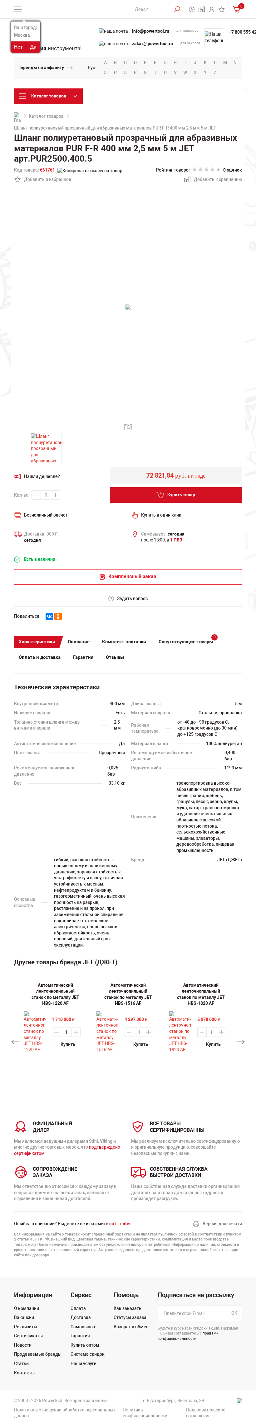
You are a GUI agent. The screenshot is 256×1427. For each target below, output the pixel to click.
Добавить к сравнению (214, 180)
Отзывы (115, 657)
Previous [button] (15, 1042)
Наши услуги (83, 1363)
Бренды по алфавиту (42, 67)
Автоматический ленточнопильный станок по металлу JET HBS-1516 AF (128, 994)
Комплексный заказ (132, 576)
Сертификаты (28, 1335)
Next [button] (241, 1042)
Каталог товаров (46, 116)
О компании (26, 1308)
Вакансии (24, 1317)
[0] (235, 9)
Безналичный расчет (46, 515)
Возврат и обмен (131, 1326)
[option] (55, 1017)
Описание (79, 642)
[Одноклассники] (58, 616)
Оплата (78, 1308)
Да (33, 47)
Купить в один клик (161, 515)
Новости (23, 1345)
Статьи (21, 1363)
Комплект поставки (124, 642)
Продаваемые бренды (38, 1354)
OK (234, 1313)
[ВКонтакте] (49, 616)
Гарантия (83, 657)
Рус (91, 67)
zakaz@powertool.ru (152, 43)
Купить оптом (85, 1345)
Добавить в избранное (44, 180)
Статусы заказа (130, 1317)
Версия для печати (222, 1223)
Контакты (24, 1372)
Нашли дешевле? (42, 476)
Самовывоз (83, 1326)
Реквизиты (25, 1326)
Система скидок (88, 1354)
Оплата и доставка (40, 657)
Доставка (81, 1317)
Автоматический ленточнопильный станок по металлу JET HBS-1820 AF (201, 994)
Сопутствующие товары (187, 640)
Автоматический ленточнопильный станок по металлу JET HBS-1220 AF (55, 994)
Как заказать (127, 1308)
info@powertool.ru (150, 31)
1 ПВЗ (176, 539)
